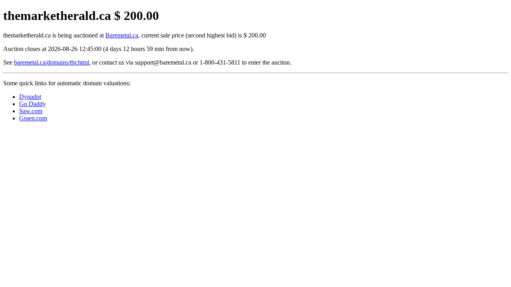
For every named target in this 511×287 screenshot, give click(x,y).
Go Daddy (32, 103)
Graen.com (33, 118)
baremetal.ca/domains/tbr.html (51, 62)
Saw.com (30, 111)
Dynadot (30, 96)
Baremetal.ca (121, 35)
